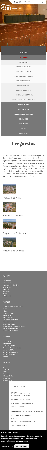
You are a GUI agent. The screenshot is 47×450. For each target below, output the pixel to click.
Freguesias (23, 62)
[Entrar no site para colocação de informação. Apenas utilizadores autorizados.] (42, 2)
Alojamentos (7, 343)
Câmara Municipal (23, 85)
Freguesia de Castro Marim (23, 76)
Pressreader (8, 380)
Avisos (5, 309)
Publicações (23, 133)
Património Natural (9, 354)
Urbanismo (23, 124)
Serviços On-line (8, 313)
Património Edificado (9, 350)
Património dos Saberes (10, 352)
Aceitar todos (7, 446)
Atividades (6, 374)
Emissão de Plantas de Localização (14, 326)
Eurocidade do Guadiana (23, 114)
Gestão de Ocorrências (10, 331)
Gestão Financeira (9, 324)
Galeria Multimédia (9, 346)
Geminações (23, 119)
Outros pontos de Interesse (12, 348)
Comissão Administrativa (23, 95)
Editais (5, 311)
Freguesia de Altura (23, 67)
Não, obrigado (22, 446)
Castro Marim (23, 104)
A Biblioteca (6, 369)
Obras (23, 129)
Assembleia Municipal (23, 90)
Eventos (5, 356)
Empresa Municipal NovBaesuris (23, 100)
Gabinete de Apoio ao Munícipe (13, 306)
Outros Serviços (8, 315)
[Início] (11, 7)
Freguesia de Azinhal (23, 71)
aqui (25, 441)
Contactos (6, 378)
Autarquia (23, 58)
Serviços (5, 372)
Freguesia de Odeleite (23, 81)
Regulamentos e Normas (10, 320)
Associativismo (23, 109)
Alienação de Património (11, 328)
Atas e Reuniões (8, 317)
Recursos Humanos (9, 322)
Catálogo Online (8, 376)
